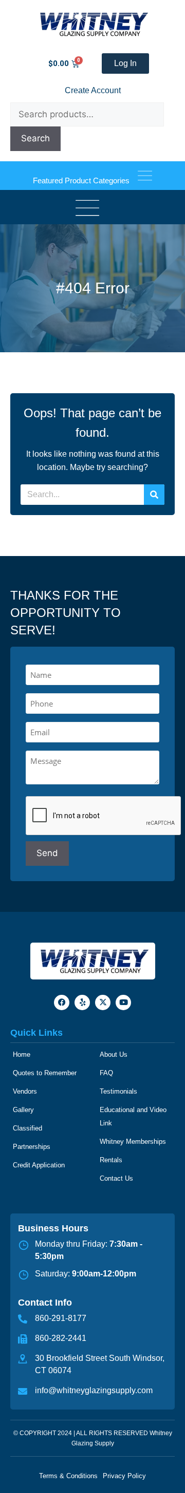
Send (47, 853)
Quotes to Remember (45, 1073)
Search (35, 138)
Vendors (25, 1091)
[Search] (154, 494)
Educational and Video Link (133, 1116)
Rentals (111, 1160)
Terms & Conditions (68, 1476)
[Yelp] (82, 1002)
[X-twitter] (102, 1002)
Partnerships (31, 1146)
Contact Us (116, 1178)
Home (21, 1054)
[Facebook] (61, 1002)
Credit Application (39, 1165)
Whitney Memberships (133, 1141)
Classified (27, 1128)
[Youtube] (123, 1002)
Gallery (23, 1110)
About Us (113, 1054)
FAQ (106, 1073)
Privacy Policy (124, 1476)
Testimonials (118, 1091)
